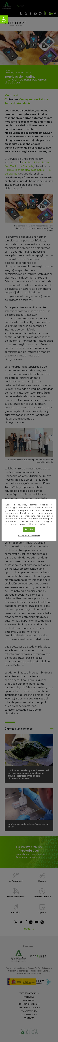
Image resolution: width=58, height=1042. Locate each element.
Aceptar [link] (29, 529)
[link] (4, 19)
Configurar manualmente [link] (29, 536)
